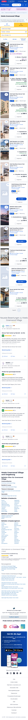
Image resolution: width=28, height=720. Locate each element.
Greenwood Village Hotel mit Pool (9, 495)
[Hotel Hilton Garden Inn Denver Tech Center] (5, 129)
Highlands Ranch (5, 504)
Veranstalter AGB (14, 687)
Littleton (3, 508)
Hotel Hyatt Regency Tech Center (18, 68)
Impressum (14, 713)
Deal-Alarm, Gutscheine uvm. (14, 685)
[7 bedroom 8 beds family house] (5, 257)
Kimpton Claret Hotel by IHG (7, 580)
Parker (15, 510)
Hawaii (15, 531)
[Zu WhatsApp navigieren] (20, 673)
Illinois (15, 533)
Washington (4, 536)
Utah (2, 542)
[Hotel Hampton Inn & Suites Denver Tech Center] (5, 150)
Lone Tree (3, 501)
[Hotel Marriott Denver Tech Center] (5, 54)
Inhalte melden (14, 682)
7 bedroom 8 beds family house (17, 250)
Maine (15, 535)
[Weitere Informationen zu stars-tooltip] (17, 45)
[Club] (9, 9)
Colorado (3, 528)
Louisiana (16, 543)
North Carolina (4, 527)
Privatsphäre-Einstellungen (14, 696)
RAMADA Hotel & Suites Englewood (9, 595)
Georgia (3, 531)
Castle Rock (16, 501)
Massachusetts (17, 525)
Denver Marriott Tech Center (17, 289)
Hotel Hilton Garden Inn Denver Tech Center (11, 591)
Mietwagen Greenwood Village (8, 569)
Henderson (16, 508)
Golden (16, 511)
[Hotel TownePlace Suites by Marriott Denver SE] (5, 236)
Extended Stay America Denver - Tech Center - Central (13, 577)
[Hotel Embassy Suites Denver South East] (5, 193)
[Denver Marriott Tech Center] (5, 298)
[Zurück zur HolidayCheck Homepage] (5, 5)
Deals (3, 1)
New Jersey (16, 529)
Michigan (3, 538)
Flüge (2, 570)
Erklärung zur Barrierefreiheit (14, 707)
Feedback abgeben (14, 617)
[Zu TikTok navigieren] (14, 673)
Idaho (15, 538)
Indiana (16, 536)
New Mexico (17, 540)
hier (24, 21)
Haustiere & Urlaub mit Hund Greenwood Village (10, 491)
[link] (22, 5)
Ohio (15, 527)
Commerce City (17, 505)
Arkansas (16, 539)
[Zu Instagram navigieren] (11, 673)
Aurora (15, 504)
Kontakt (19, 1)
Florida (3, 522)
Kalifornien (3, 524)
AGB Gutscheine (14, 704)
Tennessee (3, 532)
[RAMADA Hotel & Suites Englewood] (5, 215)
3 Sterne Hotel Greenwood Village (9, 486)
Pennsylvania (4, 543)
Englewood (16, 500)
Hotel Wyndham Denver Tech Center (9, 586)
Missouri (16, 524)
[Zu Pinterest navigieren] (17, 673)
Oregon (3, 539)
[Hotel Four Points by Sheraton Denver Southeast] (5, 276)
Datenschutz (14, 693)
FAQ (14, 679)
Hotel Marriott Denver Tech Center (9, 582)
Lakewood (16, 503)
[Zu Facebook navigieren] (7, 673)
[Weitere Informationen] (26, 60)
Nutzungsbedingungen (14, 690)
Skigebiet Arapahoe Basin (7, 515)
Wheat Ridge (4, 511)
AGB (14, 701)
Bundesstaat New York (6, 529)
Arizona (3, 533)
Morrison (16, 507)
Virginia (3, 540)
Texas (2, 525)
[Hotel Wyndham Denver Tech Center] (5, 171)
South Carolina (4, 535)
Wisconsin (16, 528)
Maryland (16, 532)
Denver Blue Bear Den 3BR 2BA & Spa (9, 592)
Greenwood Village (5, 505)
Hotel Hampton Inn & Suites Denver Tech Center (12, 588)
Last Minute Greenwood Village (8, 566)
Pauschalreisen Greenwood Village (9, 567)
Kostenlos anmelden (21, 9)
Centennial (3, 510)
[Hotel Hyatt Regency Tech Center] (5, 78)
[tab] (7, 25)
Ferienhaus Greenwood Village (8, 483)
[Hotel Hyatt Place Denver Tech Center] (5, 105)
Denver (3, 500)
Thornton (3, 507)
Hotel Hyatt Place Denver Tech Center (9, 597)
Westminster (4, 503)
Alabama (16, 522)
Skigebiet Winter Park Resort (6, 517)
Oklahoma (16, 542)
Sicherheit (14, 710)
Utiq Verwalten (14, 699)
